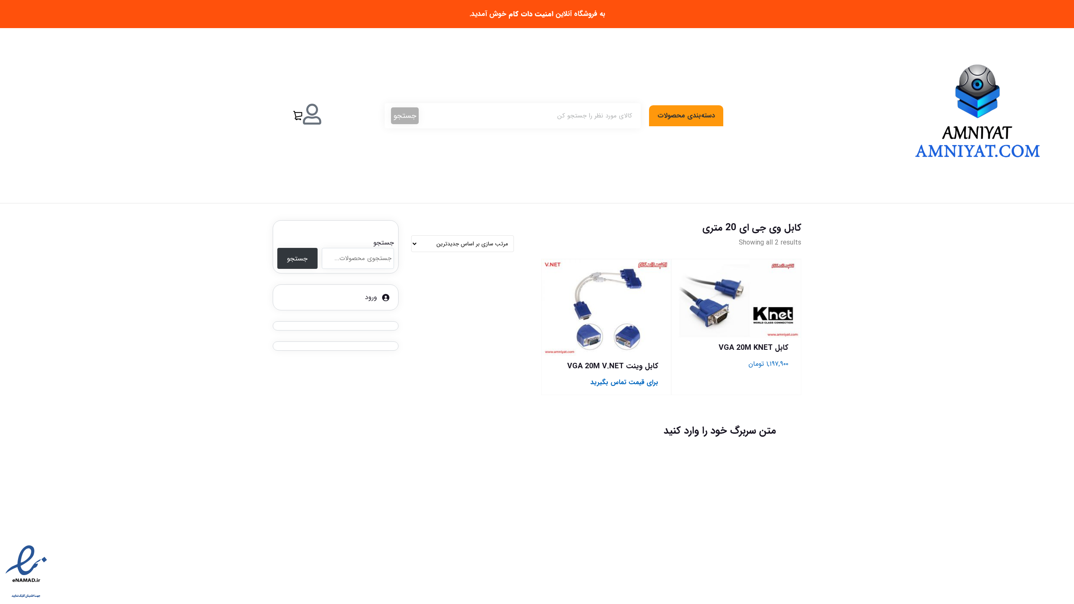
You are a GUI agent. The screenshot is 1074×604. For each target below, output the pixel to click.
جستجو (405, 116)
